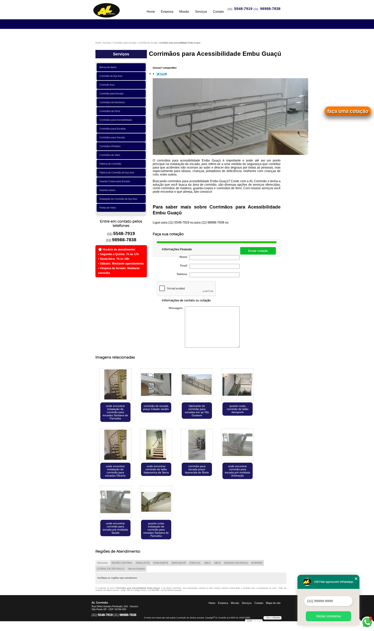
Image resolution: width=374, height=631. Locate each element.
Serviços (201, 11)
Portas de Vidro (108, 207)
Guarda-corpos (108, 190)
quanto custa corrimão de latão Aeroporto (237, 409)
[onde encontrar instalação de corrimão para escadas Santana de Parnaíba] (115, 384)
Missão (184, 11)
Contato (218, 11)
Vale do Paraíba (136, 568)
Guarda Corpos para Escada (115, 181)
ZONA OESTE (178, 563)
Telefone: (182, 274)
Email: (184, 265)
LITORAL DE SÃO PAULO (110, 568)
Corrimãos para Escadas (113, 128)
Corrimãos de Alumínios (112, 102)
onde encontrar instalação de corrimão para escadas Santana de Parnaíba (115, 412)
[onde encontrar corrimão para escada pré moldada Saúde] (115, 502)
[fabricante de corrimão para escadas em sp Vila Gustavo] (197, 384)
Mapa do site (273, 603)
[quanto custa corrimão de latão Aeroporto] (237, 384)
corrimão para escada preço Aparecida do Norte (197, 469)
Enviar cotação (258, 251)
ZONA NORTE (160, 563)
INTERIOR (256, 563)
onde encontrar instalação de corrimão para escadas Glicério (115, 471)
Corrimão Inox (107, 84)
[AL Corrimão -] (114, 8)
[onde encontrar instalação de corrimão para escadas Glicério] (115, 445)
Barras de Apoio (108, 67)
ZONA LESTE (143, 563)
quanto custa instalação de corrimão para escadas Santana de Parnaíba (156, 529)
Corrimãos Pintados (110, 146)
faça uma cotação (347, 111)
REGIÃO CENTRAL (122, 563)
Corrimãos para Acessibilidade (116, 120)
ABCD (207, 563)
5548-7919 (243, 9)
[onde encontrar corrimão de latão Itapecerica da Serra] (156, 445)
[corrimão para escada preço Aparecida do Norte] (197, 445)
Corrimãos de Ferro (110, 111)
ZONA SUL (195, 563)
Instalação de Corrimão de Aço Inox (118, 199)
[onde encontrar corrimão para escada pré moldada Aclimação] (237, 445)
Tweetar (161, 74)
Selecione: (102, 563)
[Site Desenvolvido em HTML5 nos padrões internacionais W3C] (254, 621)
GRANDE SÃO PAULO (236, 563)
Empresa (167, 11)
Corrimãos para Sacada (112, 137)
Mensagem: (177, 308)
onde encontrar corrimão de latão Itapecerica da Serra (156, 469)
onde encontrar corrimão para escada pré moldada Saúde (115, 528)
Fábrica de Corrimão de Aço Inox (117, 172)
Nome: (184, 256)
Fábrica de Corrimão (110, 163)
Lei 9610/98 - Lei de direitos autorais (164, 590)
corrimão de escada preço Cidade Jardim (156, 407)
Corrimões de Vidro (110, 155)
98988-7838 (270, 9)
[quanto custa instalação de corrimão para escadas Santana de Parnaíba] (156, 502)
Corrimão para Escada (111, 93)
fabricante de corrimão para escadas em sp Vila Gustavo (197, 410)
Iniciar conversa (328, 616)
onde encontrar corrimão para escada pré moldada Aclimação (237, 471)
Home (151, 11)
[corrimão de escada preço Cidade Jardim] (156, 384)
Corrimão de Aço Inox (111, 76)
